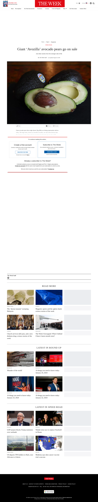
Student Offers (83, 8)
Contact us (51, 169)
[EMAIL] (8, 278)
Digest (47, 41)
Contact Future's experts (36, 484)
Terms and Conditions (51, 484)
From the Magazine (56, 8)
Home (42, 41)
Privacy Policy (62, 484)
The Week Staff (43, 57)
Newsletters (39, 8)
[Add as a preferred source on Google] (49, 491)
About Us (25, 484)
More (64, 8)
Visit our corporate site (67, 497)
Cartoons (47, 8)
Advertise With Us (33, 486)
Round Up (53, 41)
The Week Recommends (29, 8)
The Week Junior (73, 8)
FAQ (41, 486)
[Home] (12, 8)
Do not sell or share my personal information (56, 486)
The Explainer (18, 8)
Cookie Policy (72, 484)
